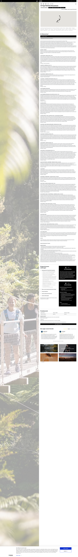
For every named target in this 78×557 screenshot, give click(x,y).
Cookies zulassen (65, 548)
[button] (1, 1)
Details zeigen (18, 555)
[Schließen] (51, 4)
